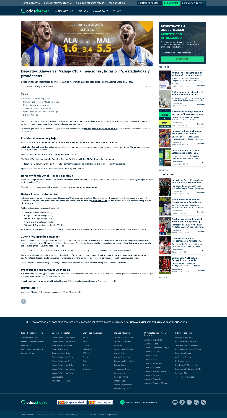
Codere (86, 345)
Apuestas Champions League (156, 348)
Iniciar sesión (171, 3)
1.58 (51, 281)
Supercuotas (57, 377)
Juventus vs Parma (183, 353)
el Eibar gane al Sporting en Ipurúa (100, 129)
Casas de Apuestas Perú (62, 357)
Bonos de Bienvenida (60, 349)
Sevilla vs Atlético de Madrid (187, 345)
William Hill (87, 349)
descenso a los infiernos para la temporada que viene (57, 124)
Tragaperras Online (121, 369)
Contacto (92, 415)
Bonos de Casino (120, 381)
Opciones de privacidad (108, 415)
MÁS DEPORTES (65, 11)
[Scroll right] (133, 3)
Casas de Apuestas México (63, 341)
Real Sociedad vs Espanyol (186, 341)
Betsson (86, 369)
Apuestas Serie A (151, 375)
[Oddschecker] (35, 402)
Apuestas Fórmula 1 (152, 367)
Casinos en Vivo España (123, 349)
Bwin (85, 361)
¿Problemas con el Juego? (32, 349)
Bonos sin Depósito (121, 389)
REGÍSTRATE (182, 59)
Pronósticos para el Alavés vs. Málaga (40, 112)
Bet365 (86, 341)
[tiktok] (182, 402)
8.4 (80, 292)
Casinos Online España (123, 337)
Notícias (164, 66)
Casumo (86, 365)
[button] (193, 3)
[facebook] (189, 402)
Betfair (86, 337)
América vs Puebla (183, 357)
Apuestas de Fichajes (61, 381)
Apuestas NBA (150, 356)
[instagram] (196, 402)
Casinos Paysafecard (122, 385)
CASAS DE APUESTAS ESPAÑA (58, 3)
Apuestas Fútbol (151, 344)
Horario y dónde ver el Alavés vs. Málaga (41, 102)
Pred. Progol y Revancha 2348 (188, 369)
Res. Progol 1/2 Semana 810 (187, 365)
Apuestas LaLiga (151, 352)
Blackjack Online (120, 377)
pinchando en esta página (85, 187)
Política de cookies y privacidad (72, 415)
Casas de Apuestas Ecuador (64, 369)
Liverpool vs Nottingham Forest (188, 349)
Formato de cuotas (149, 3)
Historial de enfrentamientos (36, 105)
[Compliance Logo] (72, 402)
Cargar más (164, 170)
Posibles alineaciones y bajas (36, 98)
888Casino (87, 353)
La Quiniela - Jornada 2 (184, 361)
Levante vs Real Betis (184, 337)
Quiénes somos (27, 415)
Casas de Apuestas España (63, 337)
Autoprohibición (27, 353)
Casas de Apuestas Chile (62, 365)
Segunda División (99, 201)
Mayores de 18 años (29, 337)
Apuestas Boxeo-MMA (154, 363)
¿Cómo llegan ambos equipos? (37, 108)
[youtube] (175, 402)
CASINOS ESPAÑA (31, 3)
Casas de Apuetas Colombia (64, 361)
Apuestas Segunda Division (155, 383)
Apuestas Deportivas (61, 353)
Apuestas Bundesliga (153, 379)
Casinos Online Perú (121, 357)
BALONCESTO (101, 11)
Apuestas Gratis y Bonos (62, 345)
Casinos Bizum (119, 365)
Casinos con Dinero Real (123, 361)
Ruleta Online (119, 373)
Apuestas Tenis (151, 360)
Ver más (162, 277)
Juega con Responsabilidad (32, 341)
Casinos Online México (123, 341)
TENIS (118, 11)
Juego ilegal (26, 345)
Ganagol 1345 (181, 373)
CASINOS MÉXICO (117, 3)
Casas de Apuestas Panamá (64, 373)
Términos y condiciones (46, 415)
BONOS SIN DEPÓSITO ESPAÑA (90, 3)
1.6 (44, 274)
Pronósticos (166, 174)
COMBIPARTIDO (30, 115)
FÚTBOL (84, 11)
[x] (203, 402)
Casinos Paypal (120, 353)
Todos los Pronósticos (184, 377)
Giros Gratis (118, 345)
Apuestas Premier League (155, 371)
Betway (86, 357)
